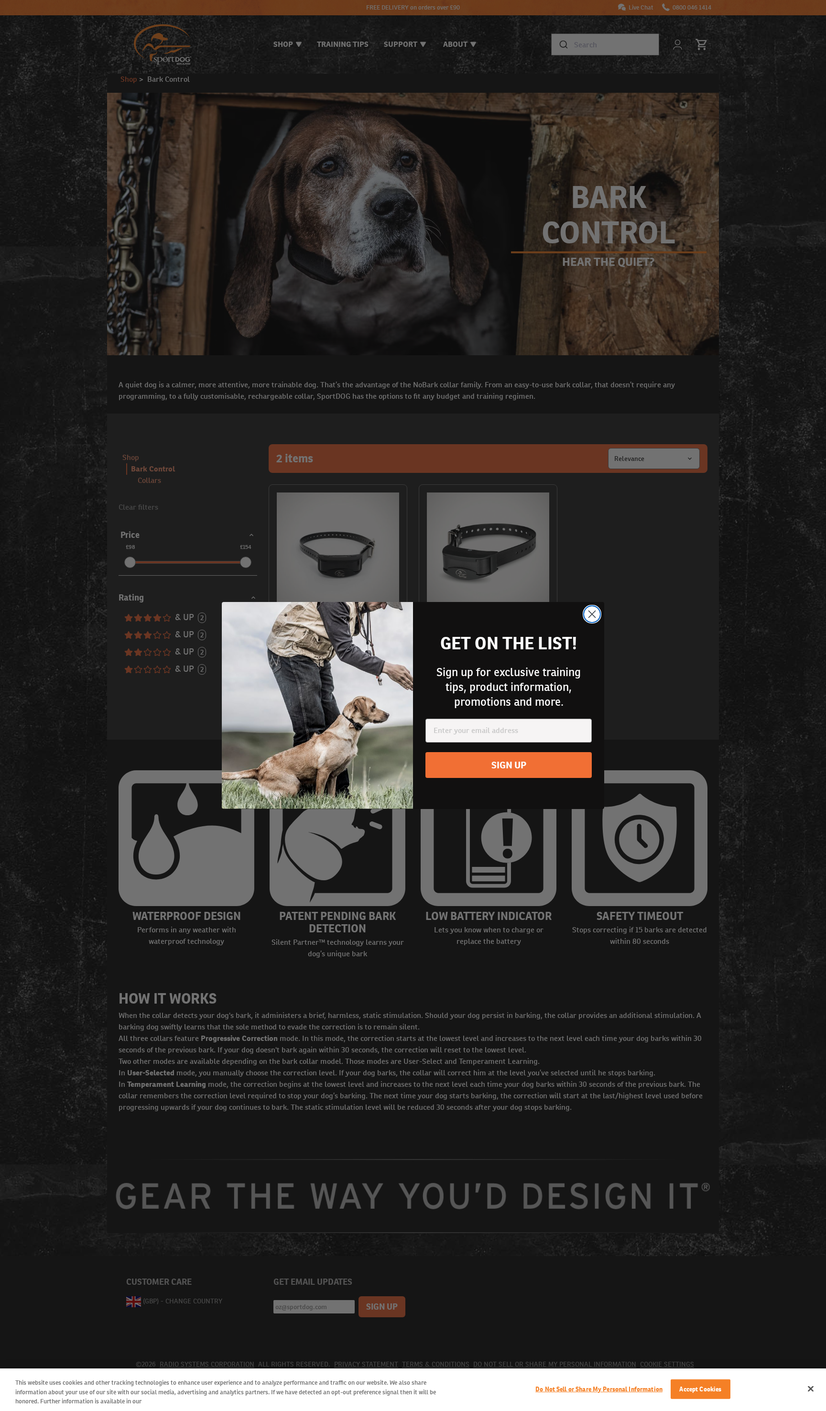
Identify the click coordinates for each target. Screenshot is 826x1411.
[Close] (810, 1388)
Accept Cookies (700, 1389)
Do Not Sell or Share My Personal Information (599, 1389)
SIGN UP (508, 765)
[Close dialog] (592, 614)
